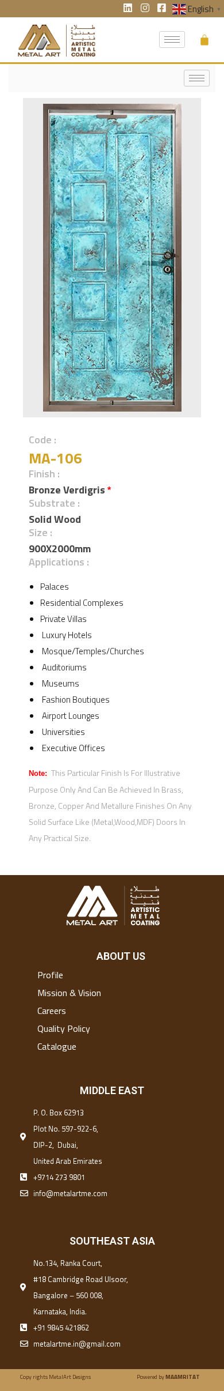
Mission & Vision (69, 993)
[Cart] (204, 39)
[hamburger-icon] (172, 39)
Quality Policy (63, 1028)
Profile (50, 975)
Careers (51, 1010)
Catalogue (56, 1046)
